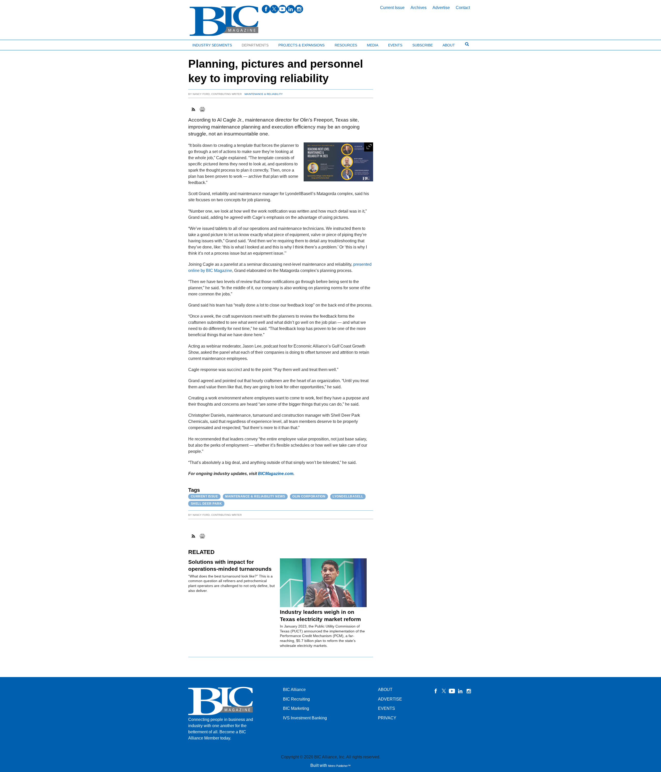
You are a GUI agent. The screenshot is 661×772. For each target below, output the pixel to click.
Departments (255, 45)
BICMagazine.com (275, 473)
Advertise (441, 7)
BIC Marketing (296, 708)
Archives (419, 7)
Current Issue (392, 7)
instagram (299, 9)
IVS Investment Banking (305, 718)
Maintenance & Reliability (264, 94)
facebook (266, 9)
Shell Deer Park (206, 503)
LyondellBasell (348, 496)
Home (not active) (15, 44)
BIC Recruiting (296, 699)
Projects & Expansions (301, 45)
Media (372, 45)
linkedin (291, 9)
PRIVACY (387, 718)
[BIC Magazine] (223, 21)
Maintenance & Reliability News (255, 496)
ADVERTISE (390, 699)
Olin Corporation (308, 496)
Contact (463, 7)
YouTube (452, 691)
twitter (274, 9)
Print (202, 109)
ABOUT (385, 689)
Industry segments (212, 45)
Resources (346, 45)
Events (395, 45)
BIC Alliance (294, 689)
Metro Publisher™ (339, 765)
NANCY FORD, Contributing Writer (217, 94)
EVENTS (386, 708)
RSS (194, 109)
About (449, 45)
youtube (282, 9)
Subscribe (422, 45)
